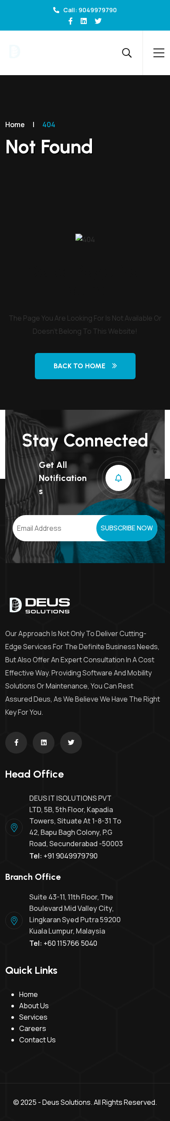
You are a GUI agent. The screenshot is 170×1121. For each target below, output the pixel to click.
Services (33, 1017)
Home (15, 124)
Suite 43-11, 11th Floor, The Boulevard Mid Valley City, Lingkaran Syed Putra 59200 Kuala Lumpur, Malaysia (75, 914)
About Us (34, 1005)
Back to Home (79, 366)
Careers (32, 1028)
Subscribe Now (127, 528)
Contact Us (37, 1040)
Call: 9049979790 (89, 10)
